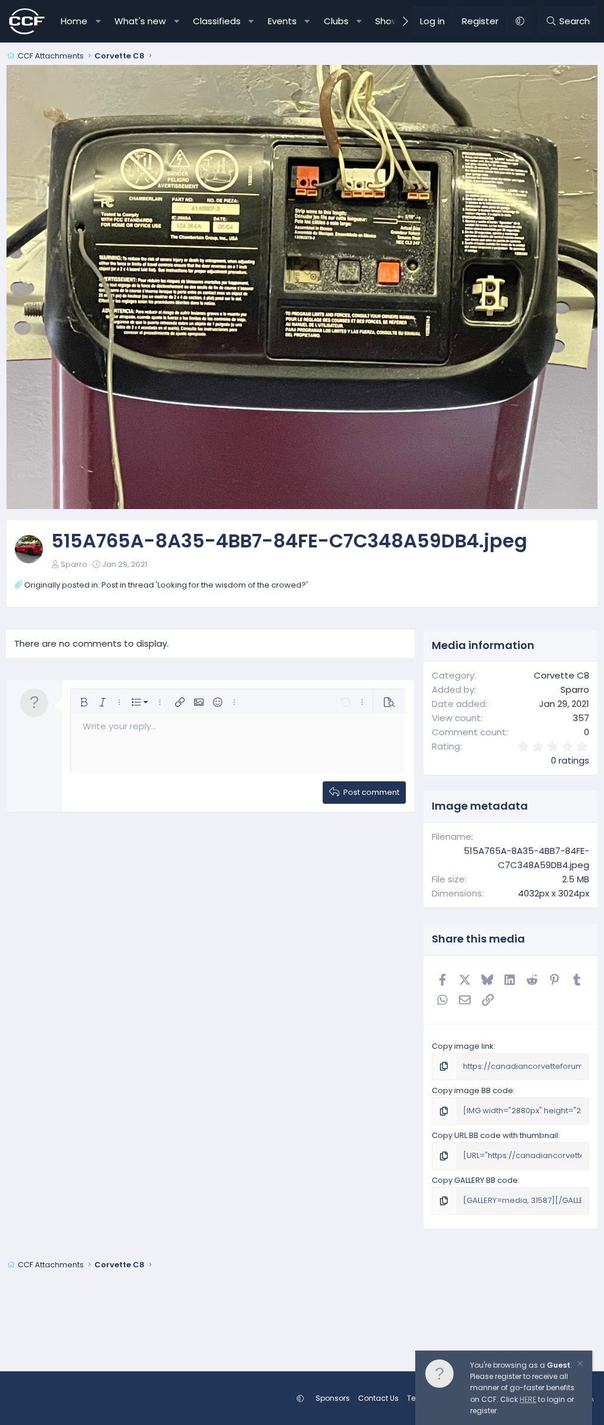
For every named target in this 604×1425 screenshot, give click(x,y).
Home (74, 21)
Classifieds (217, 21)
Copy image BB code (472, 1090)
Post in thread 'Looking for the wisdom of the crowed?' (204, 585)
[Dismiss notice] (579, 1365)
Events (282, 21)
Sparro (74, 564)
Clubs (336, 21)
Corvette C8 (561, 675)
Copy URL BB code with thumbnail (495, 1135)
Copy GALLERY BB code (475, 1180)
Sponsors (333, 1398)
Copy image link (463, 1046)
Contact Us (378, 1398)
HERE (528, 1399)
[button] (98, 21)
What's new (140, 21)
